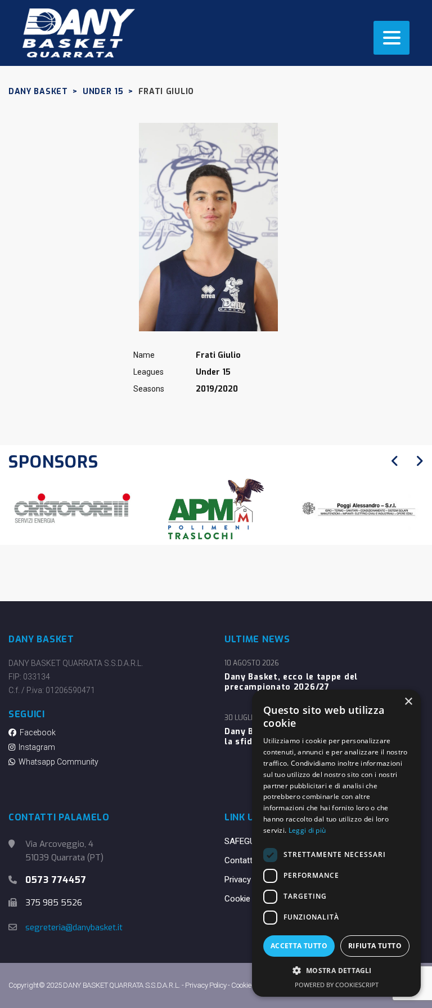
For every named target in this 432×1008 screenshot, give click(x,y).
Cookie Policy (249, 899)
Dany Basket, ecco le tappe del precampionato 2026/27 (291, 682)
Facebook (36, 732)
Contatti (239, 860)
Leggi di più (307, 830)
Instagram (35, 747)
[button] (336, 971)
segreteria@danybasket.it (74, 927)
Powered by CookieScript (337, 984)
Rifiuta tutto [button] (375, 946)
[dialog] (336, 843)
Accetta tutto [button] (299, 946)
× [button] (408, 702)
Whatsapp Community (56, 761)
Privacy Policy (249, 879)
